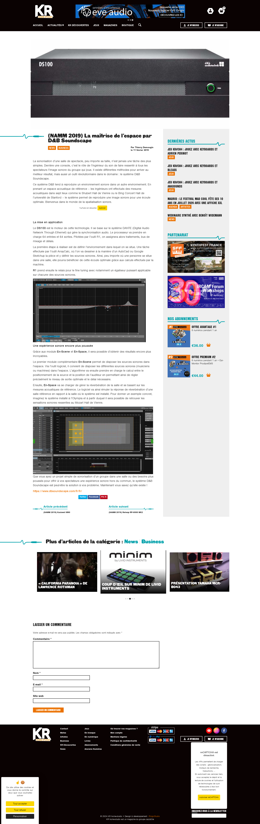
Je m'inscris (193, 25)
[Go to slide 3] (132, 20)
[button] (140, 25)
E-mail (38, 684)
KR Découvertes (78, 25)
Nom (36, 673)
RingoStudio (154, 816)
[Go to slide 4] (132, 598)
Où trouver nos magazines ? (124, 728)
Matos (63, 732)
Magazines (110, 25)
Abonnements (91, 745)
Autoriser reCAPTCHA (209, 797)
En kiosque (90, 732)
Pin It (103, 497)
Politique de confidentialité (123, 741)
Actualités (55, 25)
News (52, 148)
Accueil (38, 25)
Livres (87, 741)
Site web (38, 696)
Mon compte (116, 732)
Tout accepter (20, 803)
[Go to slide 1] (128, 20)
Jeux (96, 25)
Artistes (185, 206)
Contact (64, 728)
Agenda (173, 206)
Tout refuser (20, 810)
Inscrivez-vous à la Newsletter (209, 811)
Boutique (128, 25)
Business (64, 148)
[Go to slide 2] (130, 20)
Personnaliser (20, 816)
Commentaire (42, 639)
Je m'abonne (218, 25)
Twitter (83, 497)
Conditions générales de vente (125, 745)
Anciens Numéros (93, 749)
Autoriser (102, 208)
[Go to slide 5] (134, 598)
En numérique (91, 737)
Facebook (94, 497)
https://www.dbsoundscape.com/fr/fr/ (57, 491)
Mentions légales (118, 737)
